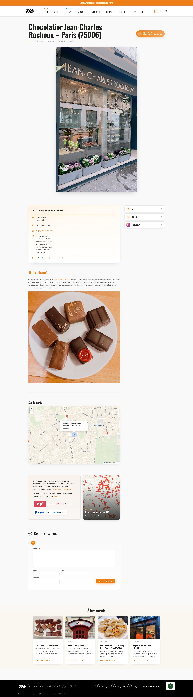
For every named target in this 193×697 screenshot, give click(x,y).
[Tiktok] (103, 686)
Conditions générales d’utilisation (27, 694)
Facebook (58, 489)
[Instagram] (97, 686)
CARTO (117, 462)
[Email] (135, 686)
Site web (36, 577)
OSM (112, 462)
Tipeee (55, 496)
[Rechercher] (166, 11)
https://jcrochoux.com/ (44, 231)
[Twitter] (129, 686)
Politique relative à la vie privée (48, 694)
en (161, 11)
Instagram (67, 489)
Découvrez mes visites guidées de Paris (96, 2)
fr (156, 11)
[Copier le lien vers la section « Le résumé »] (51, 272)
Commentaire (38, 548)
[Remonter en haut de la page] (187, 683)
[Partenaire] (170, 686)
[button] (74, 434)
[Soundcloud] (113, 686)
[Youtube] (124, 686)
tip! (40, 503)
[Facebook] (108, 686)
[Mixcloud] (119, 686)
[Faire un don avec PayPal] (39, 512)
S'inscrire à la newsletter (151, 686)
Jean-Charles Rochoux (61, 279)
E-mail (63, 571)
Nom (35, 571)
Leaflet (107, 462)
